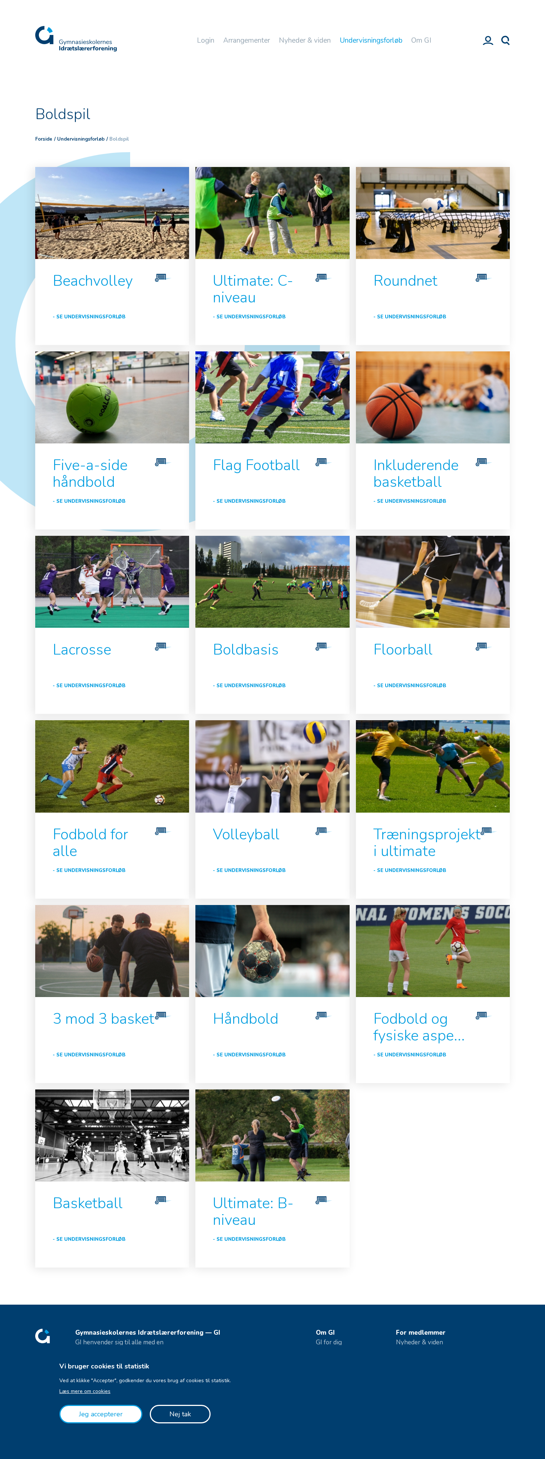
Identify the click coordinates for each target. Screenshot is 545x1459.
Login (205, 40)
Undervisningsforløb (371, 40)
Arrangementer (246, 40)
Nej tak (180, 1414)
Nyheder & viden (305, 40)
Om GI (421, 40)
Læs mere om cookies (84, 1391)
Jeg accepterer (101, 1414)
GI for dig (329, 1342)
